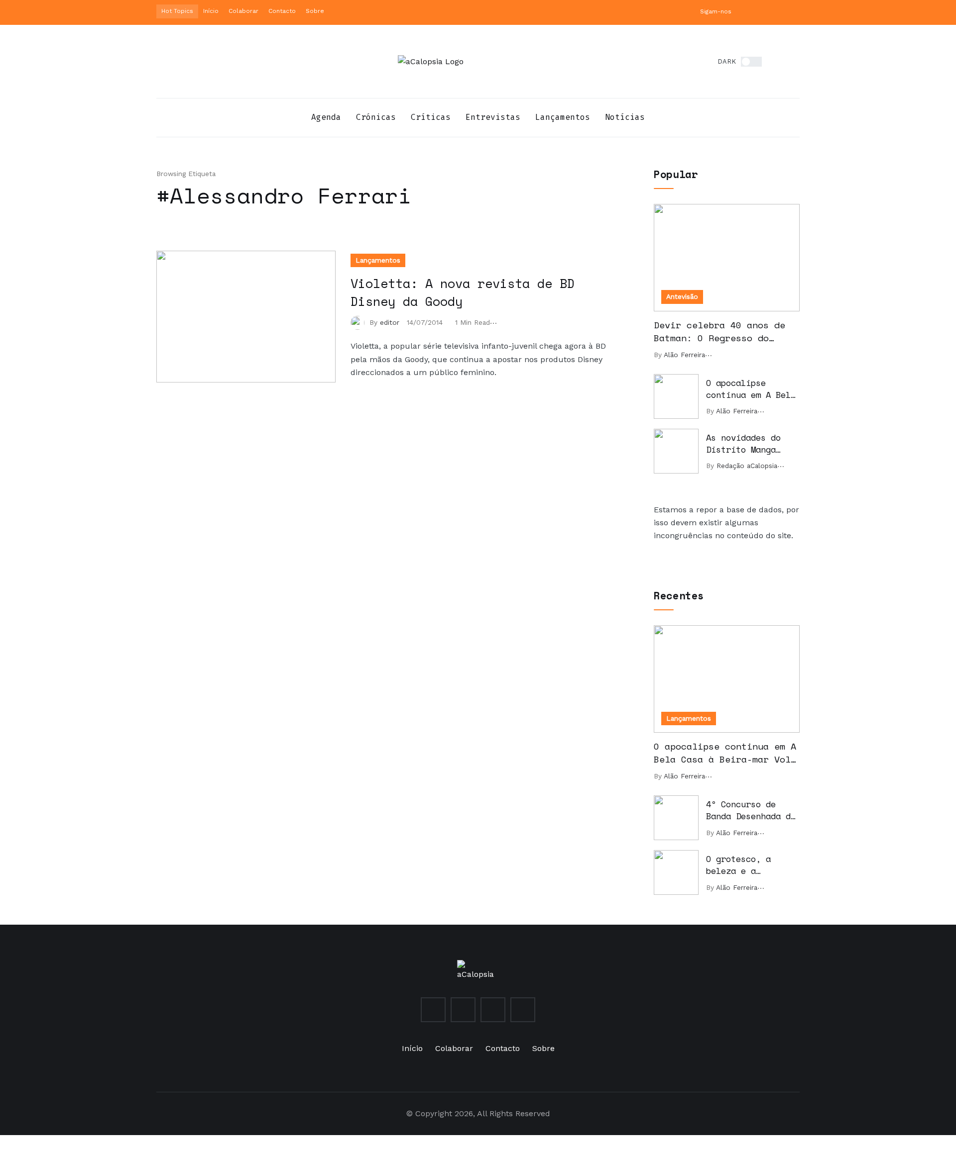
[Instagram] (747, 11)
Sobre (315, 10)
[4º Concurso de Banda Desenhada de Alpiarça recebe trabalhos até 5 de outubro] (676, 817)
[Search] (791, 61)
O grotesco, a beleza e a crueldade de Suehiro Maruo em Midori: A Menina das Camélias (746, 865)
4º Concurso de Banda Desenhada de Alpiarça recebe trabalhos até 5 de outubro (751, 810)
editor (389, 322)
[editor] (360, 322)
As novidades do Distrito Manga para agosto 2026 (746, 444)
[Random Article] (775, 61)
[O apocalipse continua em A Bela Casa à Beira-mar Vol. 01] (676, 396)
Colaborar (243, 10)
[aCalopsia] (431, 61)
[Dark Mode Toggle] (751, 62)
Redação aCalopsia (747, 466)
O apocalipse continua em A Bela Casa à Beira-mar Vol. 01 (751, 389)
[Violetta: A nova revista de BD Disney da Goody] (246, 317)
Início (211, 10)
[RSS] (796, 11)
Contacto (282, 10)
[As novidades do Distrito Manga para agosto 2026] (676, 451)
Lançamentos (378, 260)
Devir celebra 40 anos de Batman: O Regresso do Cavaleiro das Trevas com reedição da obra (719, 332)
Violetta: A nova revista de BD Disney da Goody (463, 292)
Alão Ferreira (684, 355)
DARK (726, 61)
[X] (763, 11)
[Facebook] (780, 11)
